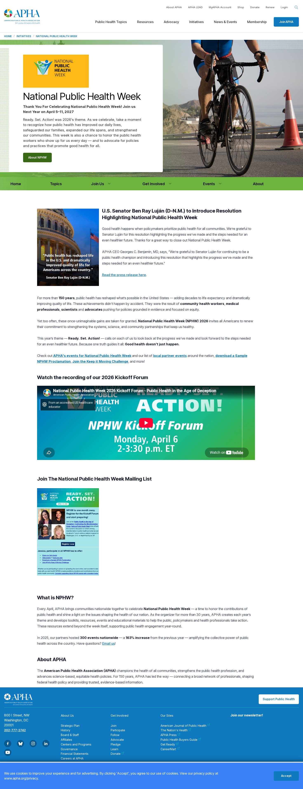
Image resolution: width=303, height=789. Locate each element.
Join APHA (286, 22)
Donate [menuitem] (116, 753)
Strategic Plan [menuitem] (70, 725)
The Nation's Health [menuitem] (174, 730)
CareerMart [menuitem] (168, 749)
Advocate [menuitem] (117, 739)
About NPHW (37, 157)
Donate (255, 7)
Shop (240, 7)
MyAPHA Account (220, 7)
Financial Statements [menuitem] (74, 753)
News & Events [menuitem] (225, 22)
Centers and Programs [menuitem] (76, 744)
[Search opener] (296, 7)
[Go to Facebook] (7, 743)
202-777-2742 (15, 730)
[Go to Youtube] (7, 752)
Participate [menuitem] (118, 730)
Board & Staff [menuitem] (70, 735)
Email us (108, 643)
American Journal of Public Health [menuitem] (183, 725)
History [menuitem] (65, 730)
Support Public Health (279, 699)
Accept (286, 775)
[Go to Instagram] (33, 743)
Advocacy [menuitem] (171, 22)
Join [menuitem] (113, 725)
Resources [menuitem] (145, 22)
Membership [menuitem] (257, 22)
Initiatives (23, 36)
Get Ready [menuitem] (168, 744)
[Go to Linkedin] (45, 743)
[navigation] (15, 184)
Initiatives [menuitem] (196, 22)
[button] (109, 183)
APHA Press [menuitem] (169, 735)
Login (284, 7)
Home (8, 36)
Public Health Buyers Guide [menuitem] (179, 739)
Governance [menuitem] (69, 749)
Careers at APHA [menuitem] (72, 758)
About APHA (174, 7)
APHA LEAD (195, 7)
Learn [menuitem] (114, 749)
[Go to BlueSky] (20, 743)
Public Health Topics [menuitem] (111, 22)
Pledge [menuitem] (116, 744)
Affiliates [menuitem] (66, 739)
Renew (270, 7)
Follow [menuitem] (115, 735)
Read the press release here (124, 275)
